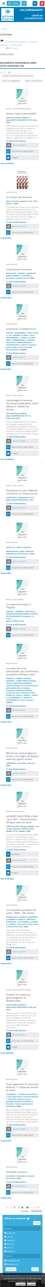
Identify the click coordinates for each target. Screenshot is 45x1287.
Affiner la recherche (33, 81)
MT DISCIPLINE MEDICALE (16, 42)
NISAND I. (10, 611)
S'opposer (20, 1284)
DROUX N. (31, 919)
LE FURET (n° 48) (17, 621)
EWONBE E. (10, 681)
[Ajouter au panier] (8, 145)
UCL (10, 335)
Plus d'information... (18, 141)
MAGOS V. (17, 276)
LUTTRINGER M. (12, 700)
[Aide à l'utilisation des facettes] (28, 1218)
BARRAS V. (13, 919)
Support (9, 1228)
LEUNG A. (13, 924)
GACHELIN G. (11, 922)
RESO (30, 333)
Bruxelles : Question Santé (17, 278)
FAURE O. (23, 917)
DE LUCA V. (22, 924)
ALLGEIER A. (11, 1176)
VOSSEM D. (26, 276)
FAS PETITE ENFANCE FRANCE (18, 614)
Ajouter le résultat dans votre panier (18, 76)
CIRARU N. (28, 698)
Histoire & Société (15, 927)
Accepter (31, 1284)
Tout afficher (36, 1211)
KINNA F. (25, 338)
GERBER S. (20, 611)
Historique (24, 3)
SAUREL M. (10, 695)
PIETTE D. (10, 333)
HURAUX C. (10, 678)
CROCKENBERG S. (13, 338)
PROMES (16, 335)
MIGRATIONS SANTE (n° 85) (22, 500)
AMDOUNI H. (11, 763)
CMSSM (27, 678)
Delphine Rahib (27, 829)
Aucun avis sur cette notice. (23, 151)
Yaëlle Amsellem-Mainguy (17, 826)
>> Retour (4, 29)
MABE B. (19, 678)
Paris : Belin (33, 924)
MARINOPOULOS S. (25, 342)
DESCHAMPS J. (20, 333)
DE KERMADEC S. (15, 698)
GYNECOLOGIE (16, 45)
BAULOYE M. (11, 273)
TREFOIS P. (22, 273)
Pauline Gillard (12, 1005)
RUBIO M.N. (30, 611)
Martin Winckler (13, 201)
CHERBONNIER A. (19, 340)
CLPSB (32, 338)
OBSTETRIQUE (13, 48)
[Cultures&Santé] (7, 14)
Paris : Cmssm (26, 700)
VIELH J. (19, 695)
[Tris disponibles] (9, 72)
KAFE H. (25, 345)
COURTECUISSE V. (13, 345)
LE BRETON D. (11, 498)
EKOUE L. (27, 695)
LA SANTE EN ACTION (18, 816)
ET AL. (15, 831)
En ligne (15, 157)
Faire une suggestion (11, 81)
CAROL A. (22, 919)
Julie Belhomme (12, 413)
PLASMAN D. (11, 1094)
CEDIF (8, 340)
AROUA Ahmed (12, 551)
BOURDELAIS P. (12, 917)
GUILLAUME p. (24, 922)
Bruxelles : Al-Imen (26, 763)
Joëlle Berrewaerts (14, 118)
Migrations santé (26, 498)
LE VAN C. (25, 335)
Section (8, 1256)
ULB (32, 335)
